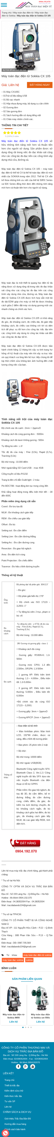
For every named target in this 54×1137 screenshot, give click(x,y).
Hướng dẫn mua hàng (15, 1124)
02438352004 (20, 1059)
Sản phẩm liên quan (27, 978)
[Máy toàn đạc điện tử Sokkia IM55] (13, 998)
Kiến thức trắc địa (13, 1096)
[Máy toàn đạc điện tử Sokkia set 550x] (40, 998)
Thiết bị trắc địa (11, 1085)
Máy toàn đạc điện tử (23, 12)
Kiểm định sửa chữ (13, 1090)
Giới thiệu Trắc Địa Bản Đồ (17, 1118)
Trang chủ (6, 12)
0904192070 (34, 1062)
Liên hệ (8, 1106)
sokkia (29, 960)
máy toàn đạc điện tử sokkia (37, 955)
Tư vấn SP (9, 1101)
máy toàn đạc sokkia (13, 960)
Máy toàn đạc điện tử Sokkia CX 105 (25, 141)
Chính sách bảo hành (14, 1129)
